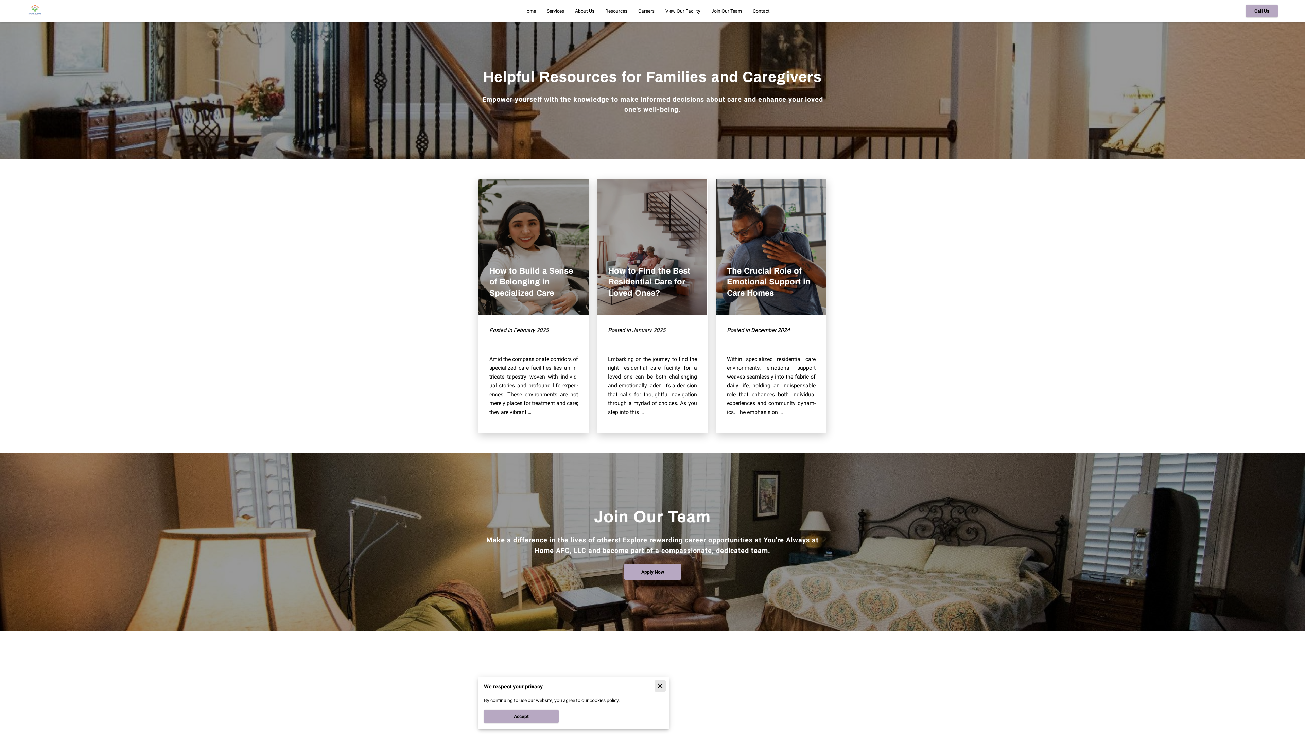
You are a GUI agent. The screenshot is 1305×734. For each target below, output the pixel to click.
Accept (521, 716)
